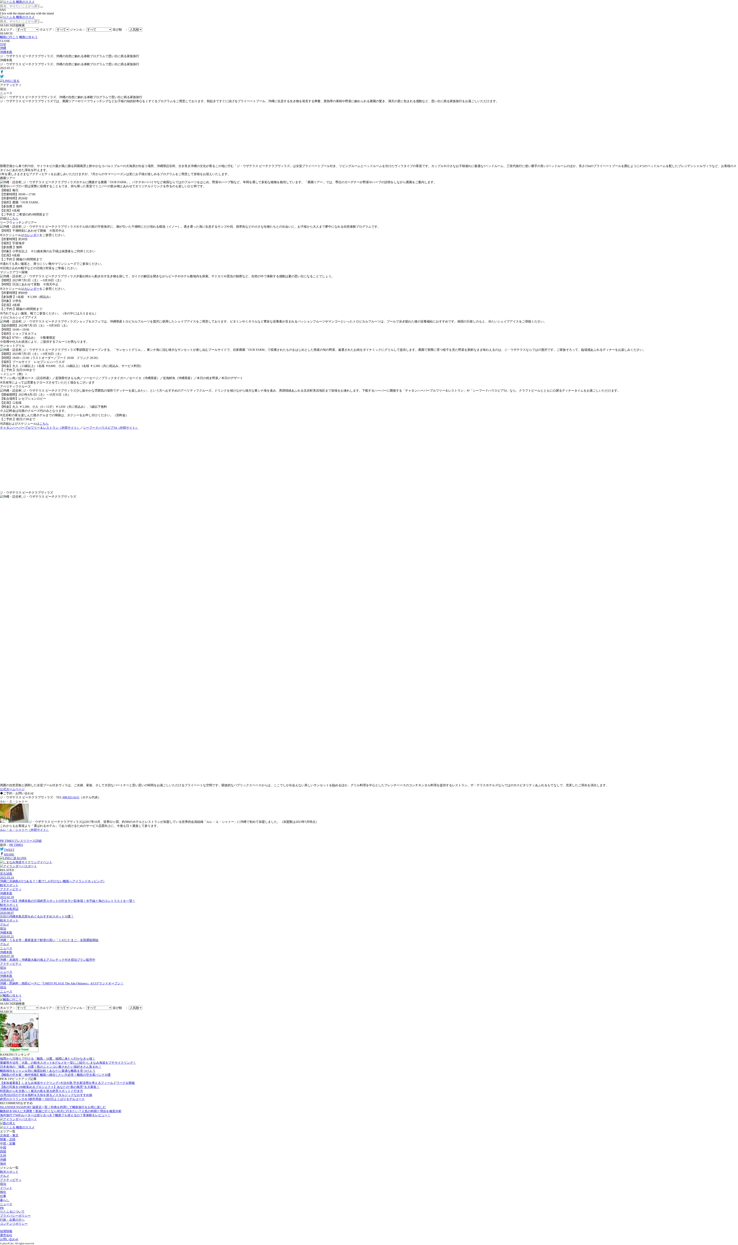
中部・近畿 (7, 1143)
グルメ (4, 1175)
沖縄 (3, 1159)
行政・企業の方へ (12, 1219)
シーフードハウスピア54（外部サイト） (110, 427)
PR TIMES (16, 844)
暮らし (4, 1200)
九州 (3, 1155)
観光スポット (9, 1171)
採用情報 (6, 1231)
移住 (3, 1192)
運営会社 (6, 1235)
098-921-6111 (70, 797)
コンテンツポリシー (14, 1223)
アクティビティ (11, 1179)
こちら (13, 218)
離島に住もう (28, 37)
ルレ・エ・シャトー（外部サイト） (24, 829)
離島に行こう (9, 37)
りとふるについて (12, 1211)
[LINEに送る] (9, 81)
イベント (6, 1188)
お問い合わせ (9, 1239)
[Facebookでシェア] (2, 72)
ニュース (6, 1204)
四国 (3, 1151)
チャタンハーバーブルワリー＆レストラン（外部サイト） (40, 427)
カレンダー (31, 235)
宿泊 (3, 1184)
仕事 (3, 1196)
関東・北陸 (7, 1139)
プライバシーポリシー (15, 1215)
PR (2, 1208)
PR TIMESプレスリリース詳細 (21, 840)
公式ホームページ (12, 789)
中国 (3, 1147)
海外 (3, 1163)
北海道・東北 (9, 1135)
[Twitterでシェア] (2, 77)
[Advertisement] (369, 134)
